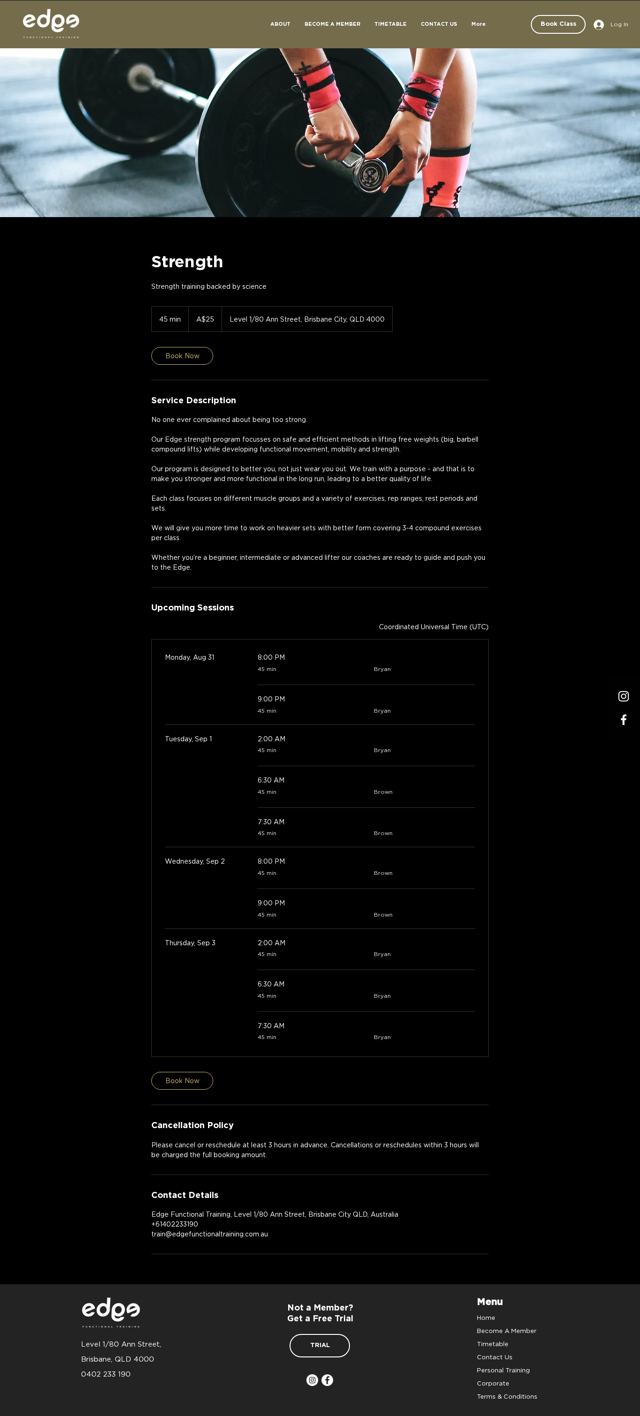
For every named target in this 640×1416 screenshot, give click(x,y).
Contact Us (495, 1357)
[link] (182, 356)
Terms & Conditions (507, 1396)
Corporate (493, 1383)
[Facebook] (327, 1380)
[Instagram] (624, 696)
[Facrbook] (624, 720)
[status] (434, 627)
